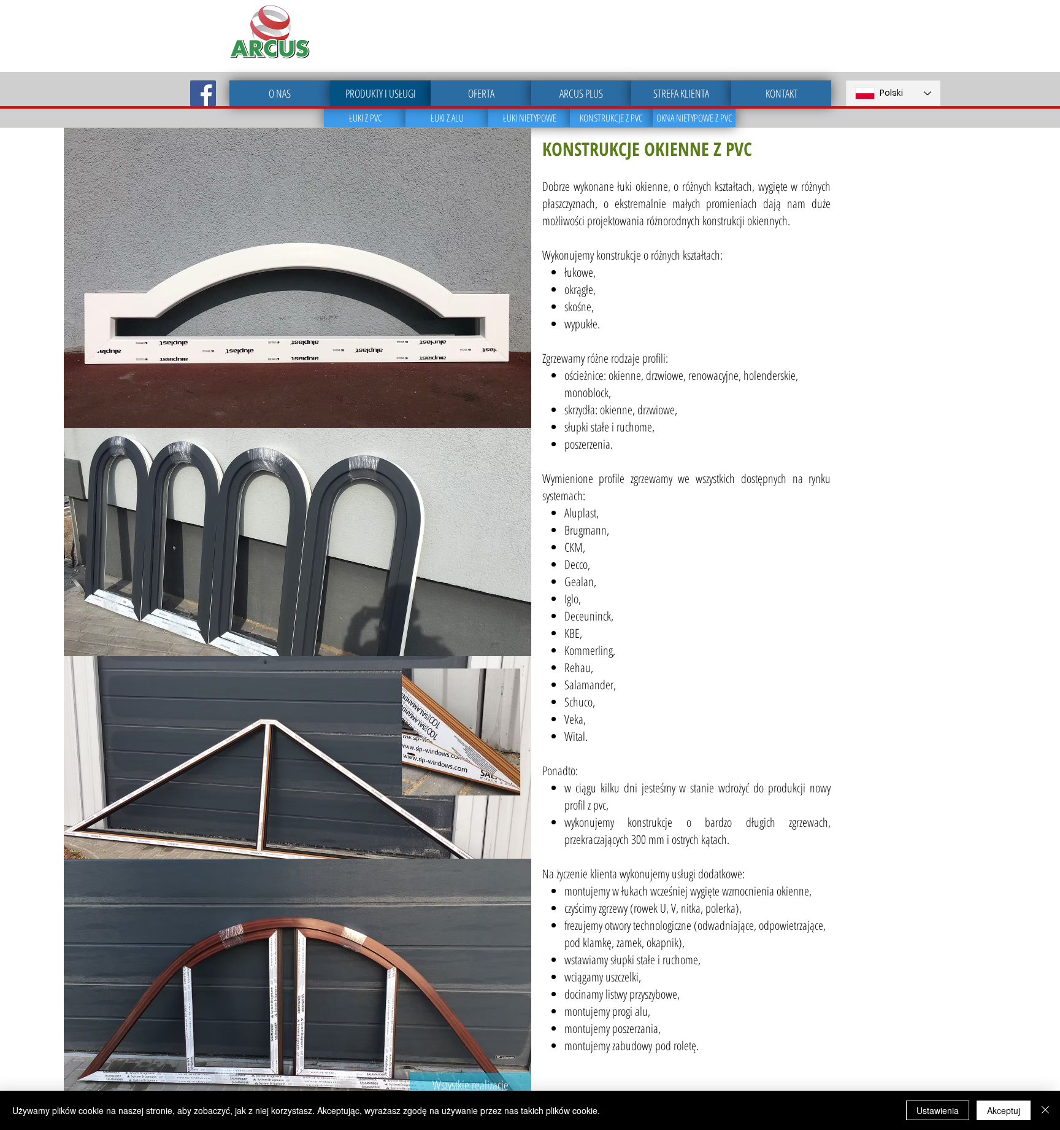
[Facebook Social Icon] (203, 93)
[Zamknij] (1045, 1110)
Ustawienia (937, 1110)
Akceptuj (1003, 1110)
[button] (297, 757)
